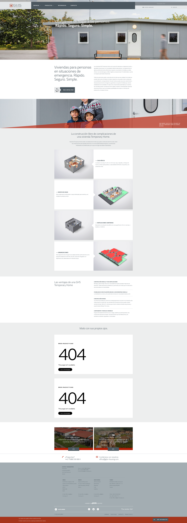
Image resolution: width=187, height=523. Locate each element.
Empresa (36, 5)
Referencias (62, 5)
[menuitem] (37, 5)
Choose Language (149, 7)
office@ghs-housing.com (109, 459)
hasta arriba (61, 509)
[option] (93, 30)
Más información (162, 519)
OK (154, 519)
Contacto (120, 514)
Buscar (175, 7)
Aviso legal (114, 514)
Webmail (106, 514)
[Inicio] (15, 5)
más (74, 449)
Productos (48, 5)
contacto (74, 5)
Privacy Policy (129, 514)
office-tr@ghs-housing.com (118, 497)
